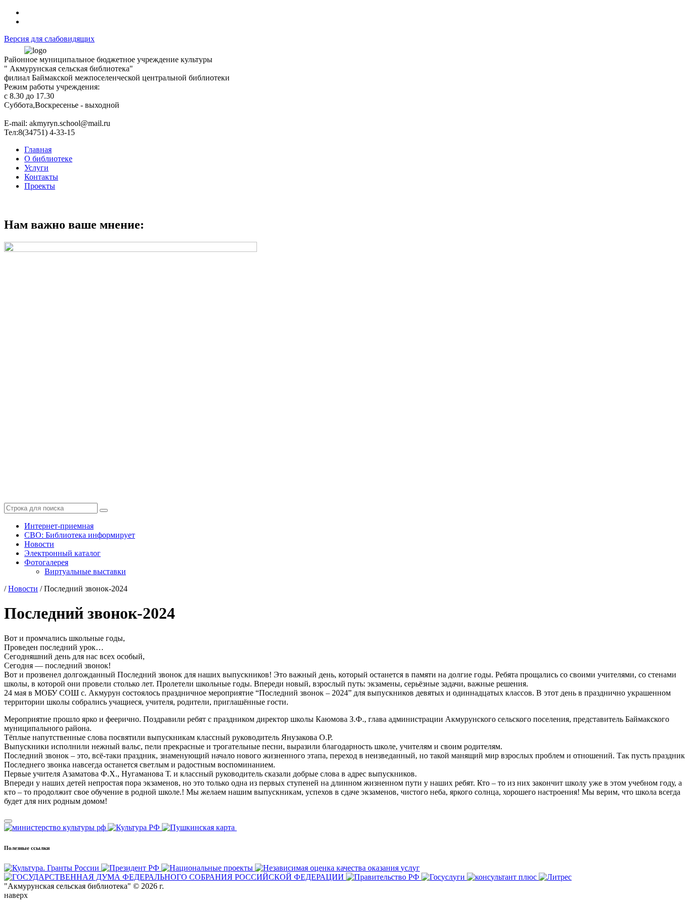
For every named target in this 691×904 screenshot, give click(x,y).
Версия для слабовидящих (49, 38)
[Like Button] (8, 821)
